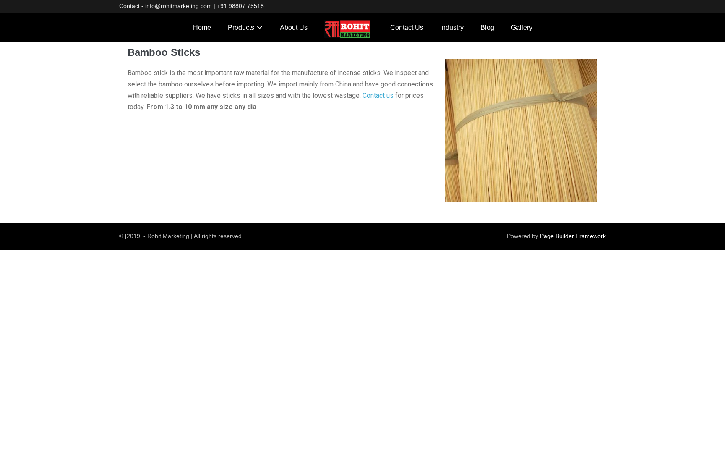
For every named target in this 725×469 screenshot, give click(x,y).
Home (202, 27)
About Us (294, 27)
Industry (452, 27)
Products (241, 27)
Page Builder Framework (573, 236)
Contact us (378, 96)
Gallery (521, 27)
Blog (487, 27)
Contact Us (406, 27)
